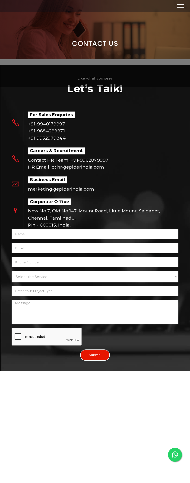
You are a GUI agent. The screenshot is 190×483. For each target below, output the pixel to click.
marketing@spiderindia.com (61, 189)
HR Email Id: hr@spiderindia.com (66, 167)
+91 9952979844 (47, 138)
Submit (95, 355)
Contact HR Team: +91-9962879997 (68, 160)
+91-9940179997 (46, 124)
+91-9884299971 (46, 131)
